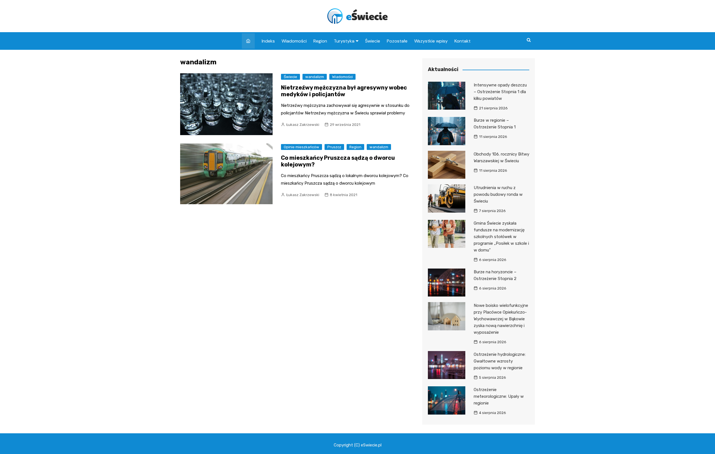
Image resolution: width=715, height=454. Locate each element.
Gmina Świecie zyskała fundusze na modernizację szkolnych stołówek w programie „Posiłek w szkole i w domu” (501, 237)
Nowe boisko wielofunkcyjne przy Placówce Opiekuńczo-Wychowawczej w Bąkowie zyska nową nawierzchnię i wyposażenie (501, 319)
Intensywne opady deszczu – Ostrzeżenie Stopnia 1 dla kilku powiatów (500, 92)
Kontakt (462, 41)
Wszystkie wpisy (431, 41)
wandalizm (314, 77)
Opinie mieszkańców (301, 147)
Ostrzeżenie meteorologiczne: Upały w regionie (499, 396)
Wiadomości (294, 41)
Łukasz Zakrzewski (302, 125)
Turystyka (344, 41)
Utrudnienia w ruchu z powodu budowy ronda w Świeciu (498, 194)
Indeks (268, 41)
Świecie (372, 41)
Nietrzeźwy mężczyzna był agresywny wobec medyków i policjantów (344, 91)
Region (320, 41)
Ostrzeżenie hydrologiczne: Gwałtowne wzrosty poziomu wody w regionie (500, 361)
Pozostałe (397, 41)
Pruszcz (334, 147)
